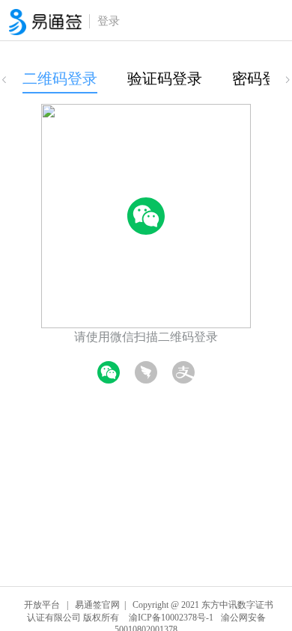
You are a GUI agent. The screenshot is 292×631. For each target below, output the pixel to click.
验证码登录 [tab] (164, 78)
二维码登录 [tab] (59, 78)
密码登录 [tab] (262, 78)
